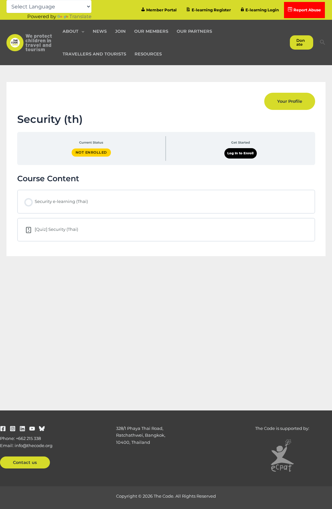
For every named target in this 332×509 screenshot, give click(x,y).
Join (120, 31)
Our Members (151, 31)
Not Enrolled (91, 152)
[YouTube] (32, 429)
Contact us (25, 462)
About (70, 31)
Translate (80, 16)
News (100, 31)
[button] (81, 31)
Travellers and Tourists (94, 53)
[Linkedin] (22, 429)
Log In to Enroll (240, 153)
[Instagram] (13, 429)
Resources (148, 53)
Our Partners (194, 31)
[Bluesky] (42, 429)
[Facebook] (3, 429)
